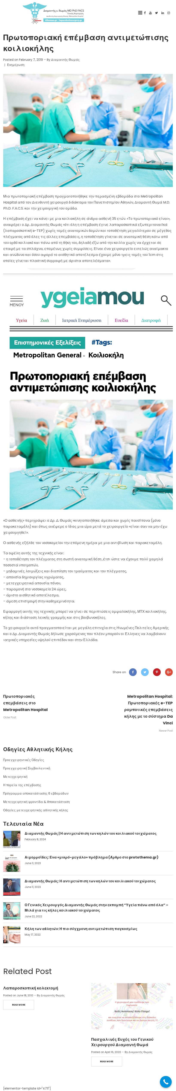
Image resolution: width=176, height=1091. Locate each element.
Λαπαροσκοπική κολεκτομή (30, 988)
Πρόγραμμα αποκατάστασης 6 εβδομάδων (35, 793)
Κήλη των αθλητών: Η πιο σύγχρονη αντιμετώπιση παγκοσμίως (81, 928)
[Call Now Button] (166, 1082)
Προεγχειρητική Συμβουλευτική (26, 768)
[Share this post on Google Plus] (169, 672)
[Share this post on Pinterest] (157, 672)
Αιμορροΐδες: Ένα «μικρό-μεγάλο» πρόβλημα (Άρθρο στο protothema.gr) (91, 857)
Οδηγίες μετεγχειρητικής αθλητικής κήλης (35, 810)
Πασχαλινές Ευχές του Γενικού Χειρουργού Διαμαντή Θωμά (122, 1042)
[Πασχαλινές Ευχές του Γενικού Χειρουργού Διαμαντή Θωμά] (132, 1006)
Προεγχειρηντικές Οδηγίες (23, 760)
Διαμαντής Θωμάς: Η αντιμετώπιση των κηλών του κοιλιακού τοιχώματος (90, 881)
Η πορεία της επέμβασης (22, 785)
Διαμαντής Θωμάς (65, 60)
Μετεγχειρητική (15, 777)
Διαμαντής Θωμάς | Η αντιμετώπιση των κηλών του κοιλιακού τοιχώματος (91, 833)
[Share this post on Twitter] (145, 672)
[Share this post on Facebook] (133, 672)
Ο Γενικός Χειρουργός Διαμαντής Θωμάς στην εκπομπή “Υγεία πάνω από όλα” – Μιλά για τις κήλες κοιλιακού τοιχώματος (96, 908)
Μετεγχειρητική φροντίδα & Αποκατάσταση (36, 802)
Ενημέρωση (15, 65)
